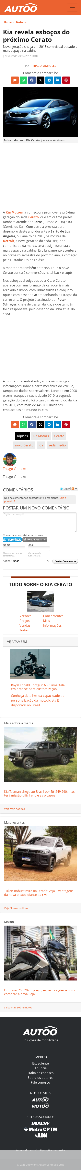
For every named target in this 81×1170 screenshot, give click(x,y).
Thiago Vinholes (43, 66)
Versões (25, 616)
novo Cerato (24, 445)
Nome (6, 545)
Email (31, 545)
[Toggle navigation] (72, 7)
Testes (24, 630)
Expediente (40, 1063)
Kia (41, 445)
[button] (15, 80)
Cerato (59, 436)
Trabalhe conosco (40, 1073)
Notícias (22, 22)
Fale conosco (40, 1082)
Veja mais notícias (14, 809)
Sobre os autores (40, 1077)
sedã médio (57, 445)
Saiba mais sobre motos (18, 1007)
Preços (24, 621)
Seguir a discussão (74, 488)
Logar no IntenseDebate (12, 539)
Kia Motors (41, 436)
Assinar (7, 561)
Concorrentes (53, 616)
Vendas (24, 625)
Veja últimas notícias (16, 908)
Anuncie (41, 1068)
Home (8, 22)
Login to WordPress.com (34, 539)
